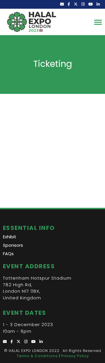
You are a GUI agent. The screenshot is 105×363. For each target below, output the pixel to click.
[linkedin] (99, 4)
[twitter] (76, 4)
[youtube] (91, 4)
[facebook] (69, 4)
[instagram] (83, 4)
